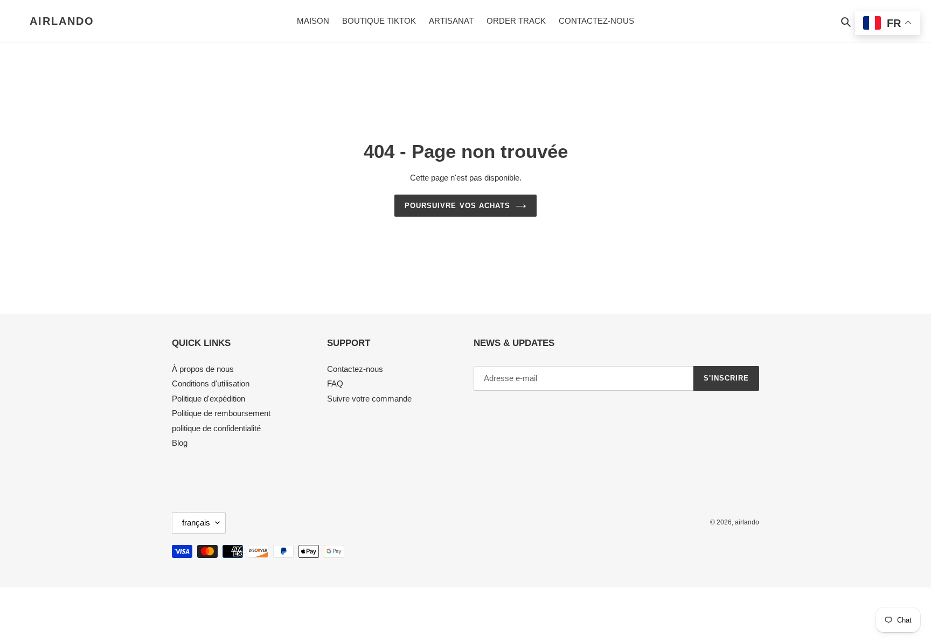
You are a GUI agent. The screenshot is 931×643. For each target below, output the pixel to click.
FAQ (335, 383)
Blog (179, 442)
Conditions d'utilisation (210, 383)
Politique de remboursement (221, 413)
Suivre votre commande (369, 398)
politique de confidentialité (216, 428)
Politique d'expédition (208, 398)
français (196, 522)
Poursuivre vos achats (457, 206)
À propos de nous (203, 369)
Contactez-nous (355, 369)
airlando (62, 21)
